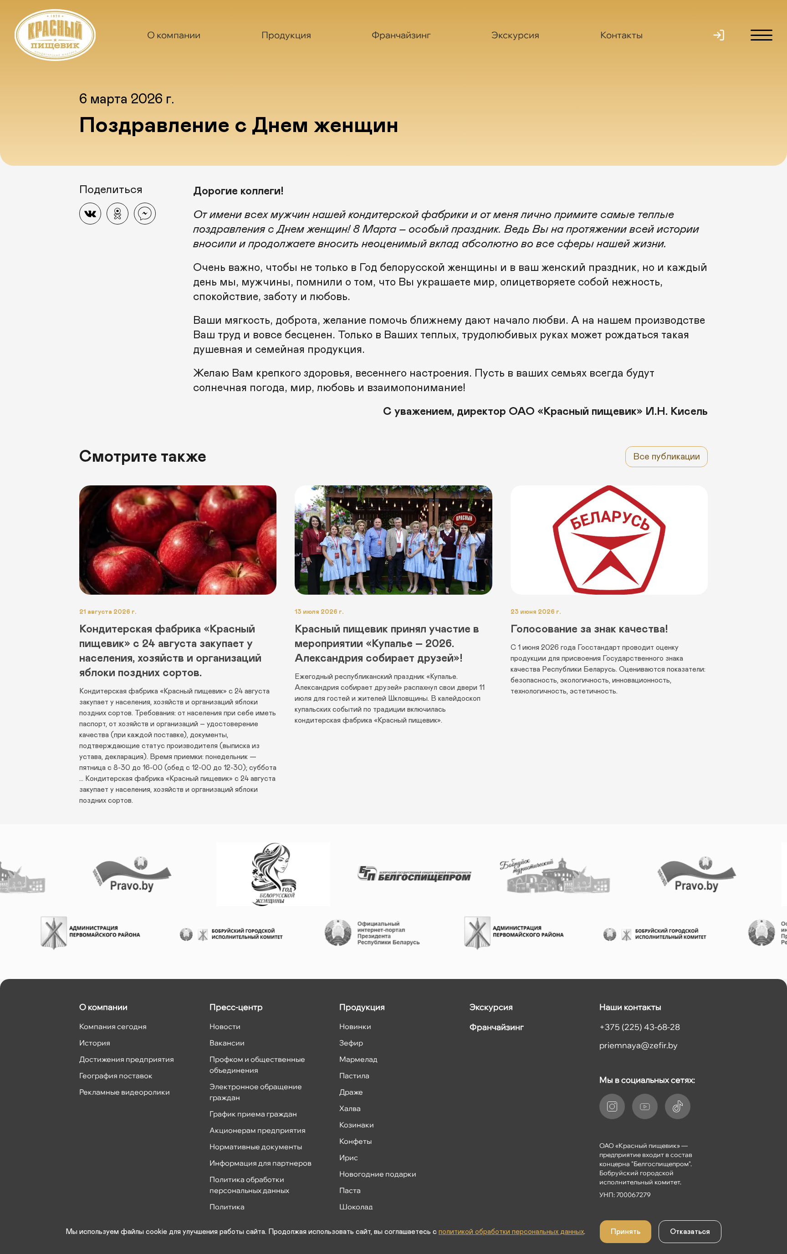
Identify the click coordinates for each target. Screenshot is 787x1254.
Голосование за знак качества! (589, 629)
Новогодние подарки (377, 1173)
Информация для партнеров (261, 1162)
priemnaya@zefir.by (638, 1045)
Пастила (354, 1075)
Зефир (351, 1042)
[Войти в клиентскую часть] (718, 35)
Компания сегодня (113, 1026)
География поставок (116, 1075)
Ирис (348, 1157)
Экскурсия (515, 35)
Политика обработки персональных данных (249, 1185)
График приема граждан (253, 1113)
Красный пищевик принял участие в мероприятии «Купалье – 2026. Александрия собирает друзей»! (387, 644)
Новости (225, 1026)
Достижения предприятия (126, 1059)
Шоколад (356, 1206)
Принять (625, 1231)
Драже (351, 1091)
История (94, 1042)
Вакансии (227, 1042)
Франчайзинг (401, 35)
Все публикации (666, 456)
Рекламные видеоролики (124, 1091)
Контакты (621, 35)
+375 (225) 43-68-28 (639, 1027)
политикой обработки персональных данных (511, 1231)
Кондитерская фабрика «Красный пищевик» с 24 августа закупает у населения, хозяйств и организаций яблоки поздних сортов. (170, 651)
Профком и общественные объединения (257, 1065)
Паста (350, 1190)
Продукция (286, 35)
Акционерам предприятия (258, 1130)
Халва (350, 1108)
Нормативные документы (256, 1146)
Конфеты (355, 1141)
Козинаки (356, 1124)
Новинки (355, 1026)
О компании (173, 35)
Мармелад (358, 1059)
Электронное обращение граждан (256, 1092)
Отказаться (690, 1231)
